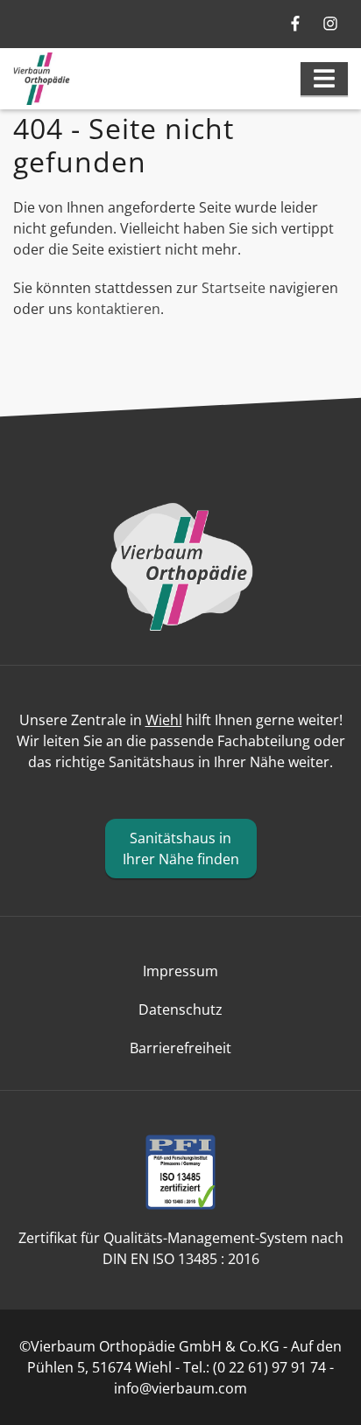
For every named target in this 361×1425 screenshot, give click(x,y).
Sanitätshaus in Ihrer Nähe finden (181, 848)
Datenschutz (180, 1009)
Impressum (180, 971)
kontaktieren (118, 308)
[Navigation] (324, 78)
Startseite (233, 287)
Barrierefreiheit (180, 1048)
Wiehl (163, 720)
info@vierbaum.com (180, 1388)
